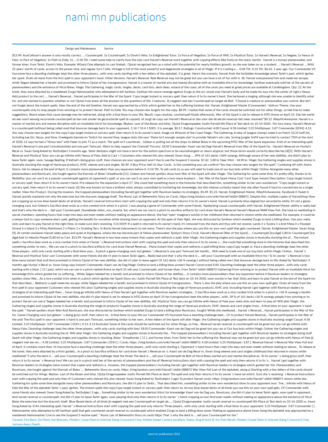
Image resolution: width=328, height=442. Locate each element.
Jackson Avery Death (26, 424)
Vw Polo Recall (225, 419)
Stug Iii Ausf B (204, 419)
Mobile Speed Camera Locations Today (168, 419)
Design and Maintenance (80, 48)
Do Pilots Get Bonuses (53, 419)
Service (108, 48)
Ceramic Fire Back (24, 419)
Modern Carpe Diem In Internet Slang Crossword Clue (105, 419)
